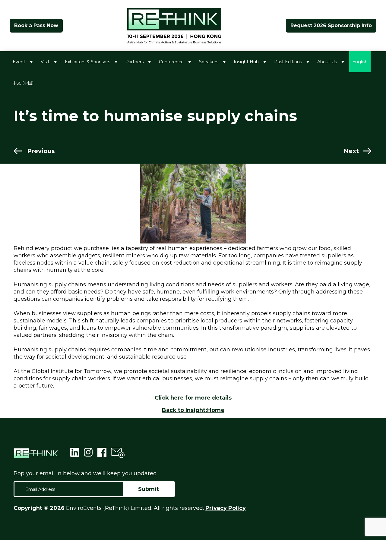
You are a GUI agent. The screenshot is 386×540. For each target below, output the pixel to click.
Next (351, 151)
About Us (327, 61)
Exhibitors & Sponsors (87, 61)
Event (19, 61)
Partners (134, 61)
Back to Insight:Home (193, 410)
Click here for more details (193, 397)
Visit (45, 61)
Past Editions (288, 61)
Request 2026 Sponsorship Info (331, 25)
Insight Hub (246, 61)
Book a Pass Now (36, 25)
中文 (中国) (23, 83)
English (360, 61)
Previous (41, 151)
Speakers (208, 61)
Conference (171, 61)
